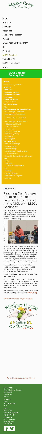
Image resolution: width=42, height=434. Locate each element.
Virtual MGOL (9, 59)
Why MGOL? (8, 90)
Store (5, 67)
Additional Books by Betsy (15, 165)
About (5, 18)
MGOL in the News (10, 104)
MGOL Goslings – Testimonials (15, 114)
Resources (7, 30)
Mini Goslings (9, 136)
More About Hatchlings (12, 144)
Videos (6, 38)
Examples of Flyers (12, 153)
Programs (7, 22)
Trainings (7, 26)
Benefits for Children (11, 92)
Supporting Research (12, 34)
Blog (5, 47)
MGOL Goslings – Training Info (16, 118)
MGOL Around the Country (15, 42)
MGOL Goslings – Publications (14, 112)
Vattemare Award (10, 102)
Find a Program (10, 139)
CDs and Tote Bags (11, 173)
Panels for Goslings (12, 126)
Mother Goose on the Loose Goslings (17, 109)
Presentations (9, 129)
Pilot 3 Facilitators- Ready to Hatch (16, 151)
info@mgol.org (32, 293)
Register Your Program (12, 131)
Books (7, 161)
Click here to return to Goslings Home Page (18, 299)
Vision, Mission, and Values (13, 85)
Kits (6, 168)
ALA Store (9, 163)
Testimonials (8, 97)
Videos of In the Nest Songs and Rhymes (18, 156)
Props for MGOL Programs (13, 176)
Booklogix (9, 171)
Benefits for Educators (12, 95)
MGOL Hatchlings (11, 63)
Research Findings (11, 146)
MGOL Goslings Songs (12, 134)
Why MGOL (7, 87)
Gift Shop (8, 178)
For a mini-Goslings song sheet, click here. (21, 378)
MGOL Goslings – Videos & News (16, 121)
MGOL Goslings (10, 55)
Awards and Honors (11, 100)
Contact (6, 51)
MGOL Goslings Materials (13, 124)
